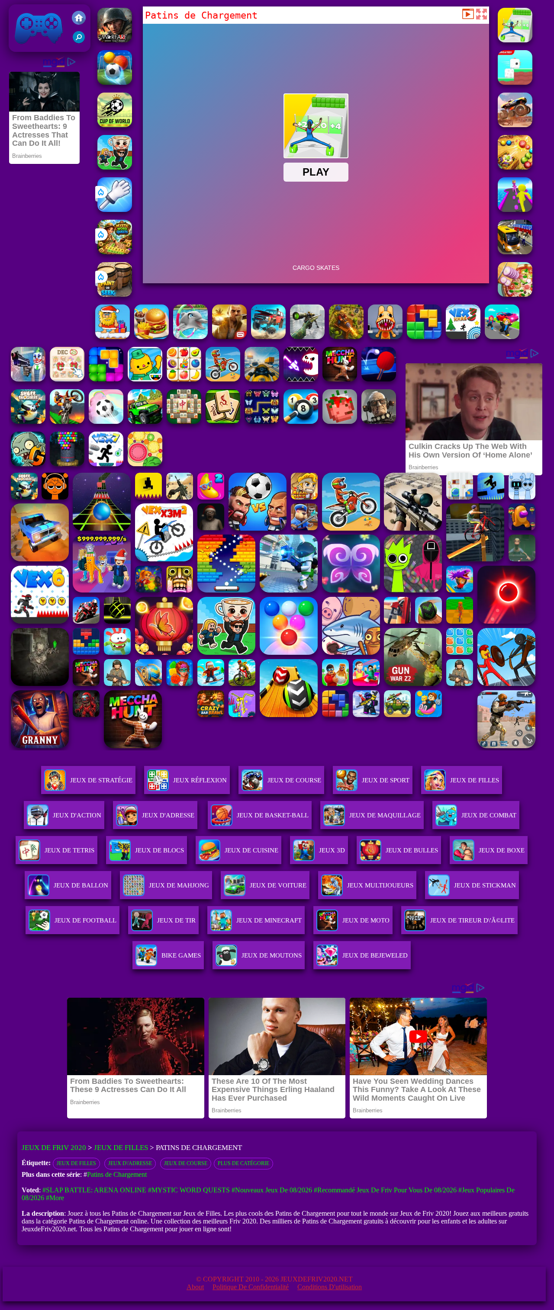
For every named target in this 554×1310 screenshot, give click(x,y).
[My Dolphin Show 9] (190, 336)
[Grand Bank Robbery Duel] (28, 379)
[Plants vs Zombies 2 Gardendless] (28, 464)
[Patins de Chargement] (515, 40)
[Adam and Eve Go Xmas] (112, 336)
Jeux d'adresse (168, 815)
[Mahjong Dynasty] (223, 421)
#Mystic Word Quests (189, 1190)
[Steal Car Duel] (502, 336)
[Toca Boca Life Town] (145, 379)
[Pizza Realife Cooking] (515, 294)
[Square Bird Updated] (515, 82)
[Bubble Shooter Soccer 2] (114, 82)
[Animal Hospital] (385, 336)
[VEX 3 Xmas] (463, 336)
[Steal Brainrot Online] (114, 167)
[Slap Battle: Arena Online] (114, 209)
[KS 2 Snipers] (307, 336)
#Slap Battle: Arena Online (94, 1190)
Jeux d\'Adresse (130, 1163)
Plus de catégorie (243, 1163)
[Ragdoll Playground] (339, 421)
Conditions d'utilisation (329, 1287)
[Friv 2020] (79, 18)
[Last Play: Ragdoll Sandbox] (378, 421)
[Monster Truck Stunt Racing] (515, 124)
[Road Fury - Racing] (268, 336)
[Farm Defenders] (346, 336)
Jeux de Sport (385, 780)
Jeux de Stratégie (101, 780)
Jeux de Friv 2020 (37, 47)
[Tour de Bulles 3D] (67, 464)
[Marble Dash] (515, 167)
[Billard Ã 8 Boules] (300, 421)
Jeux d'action (77, 815)
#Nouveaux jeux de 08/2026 (272, 1190)
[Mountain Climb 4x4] (145, 421)
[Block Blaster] (424, 336)
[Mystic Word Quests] (114, 252)
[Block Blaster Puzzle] (106, 379)
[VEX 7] (106, 464)
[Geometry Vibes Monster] (300, 379)
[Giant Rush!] (515, 209)
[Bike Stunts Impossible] (67, 421)
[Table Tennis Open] (378, 379)
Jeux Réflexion (200, 780)
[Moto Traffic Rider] (262, 379)
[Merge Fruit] (145, 464)
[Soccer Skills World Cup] (114, 124)
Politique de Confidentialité (251, 1287)
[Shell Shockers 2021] (28, 421)
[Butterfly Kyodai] (262, 421)
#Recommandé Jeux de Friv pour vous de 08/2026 (385, 1190)
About (195, 1287)
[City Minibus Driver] (515, 252)
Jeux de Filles (474, 780)
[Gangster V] (229, 336)
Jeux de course (185, 1163)
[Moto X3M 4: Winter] (223, 379)
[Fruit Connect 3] (184, 379)
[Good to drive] (339, 379)
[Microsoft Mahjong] (184, 421)
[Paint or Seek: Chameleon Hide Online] (114, 294)
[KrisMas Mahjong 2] (67, 379)
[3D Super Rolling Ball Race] (106, 421)
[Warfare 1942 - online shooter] (114, 40)
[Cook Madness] (151, 336)
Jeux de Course (294, 780)
